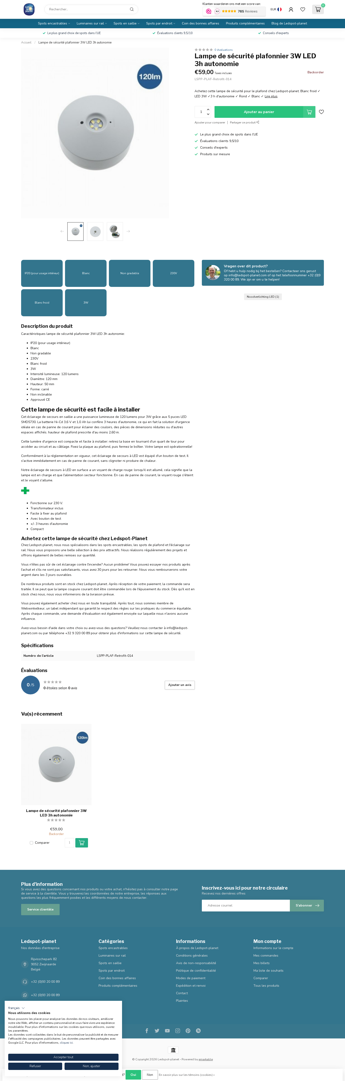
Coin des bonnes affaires (200, 23)
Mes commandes (265, 955)
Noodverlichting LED (263, 297)
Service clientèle (40, 909)
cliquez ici (66, 1043)
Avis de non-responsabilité (196, 963)
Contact (182, 993)
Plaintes (182, 1000)
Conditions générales (192, 955)
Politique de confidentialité (196, 970)
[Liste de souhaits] (302, 9)
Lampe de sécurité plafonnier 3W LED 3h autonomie (75, 42)
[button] (16, 1008)
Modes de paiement (190, 978)
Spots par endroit (159, 23)
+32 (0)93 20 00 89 (45, 981)
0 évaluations (224, 50)
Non (150, 1075)
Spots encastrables (52, 23)
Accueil (26, 42)
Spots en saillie (125, 23)
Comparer (42, 842)
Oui (133, 1075)
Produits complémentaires (245, 23)
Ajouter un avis (179, 685)
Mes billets (261, 963)
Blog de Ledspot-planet (289, 23)
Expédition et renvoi (191, 985)
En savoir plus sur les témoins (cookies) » (187, 1075)
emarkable (206, 1059)
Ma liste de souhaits (268, 970)
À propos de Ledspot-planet (197, 948)
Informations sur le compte (273, 948)
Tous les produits (266, 985)
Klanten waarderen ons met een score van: (232, 4)
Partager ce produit (243, 122)
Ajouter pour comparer (210, 122)
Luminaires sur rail (90, 23)
